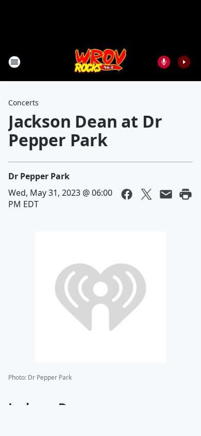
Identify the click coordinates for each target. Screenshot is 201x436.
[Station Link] (100, 62)
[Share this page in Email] (166, 194)
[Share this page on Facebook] (127, 194)
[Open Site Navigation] (14, 62)
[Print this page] (185, 194)
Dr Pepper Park (39, 176)
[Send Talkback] (164, 62)
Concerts (23, 102)
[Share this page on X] (146, 194)
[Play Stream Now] (184, 62)
